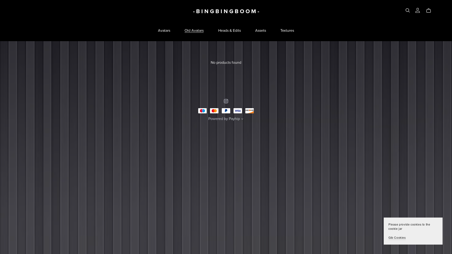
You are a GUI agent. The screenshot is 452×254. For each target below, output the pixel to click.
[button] (242, 119)
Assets (260, 30)
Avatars (164, 30)
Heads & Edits (229, 30)
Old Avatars (194, 30)
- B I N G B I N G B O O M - (226, 11)
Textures (287, 30)
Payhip (234, 118)
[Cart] (430, 10)
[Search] (408, 10)
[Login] (417, 10)
